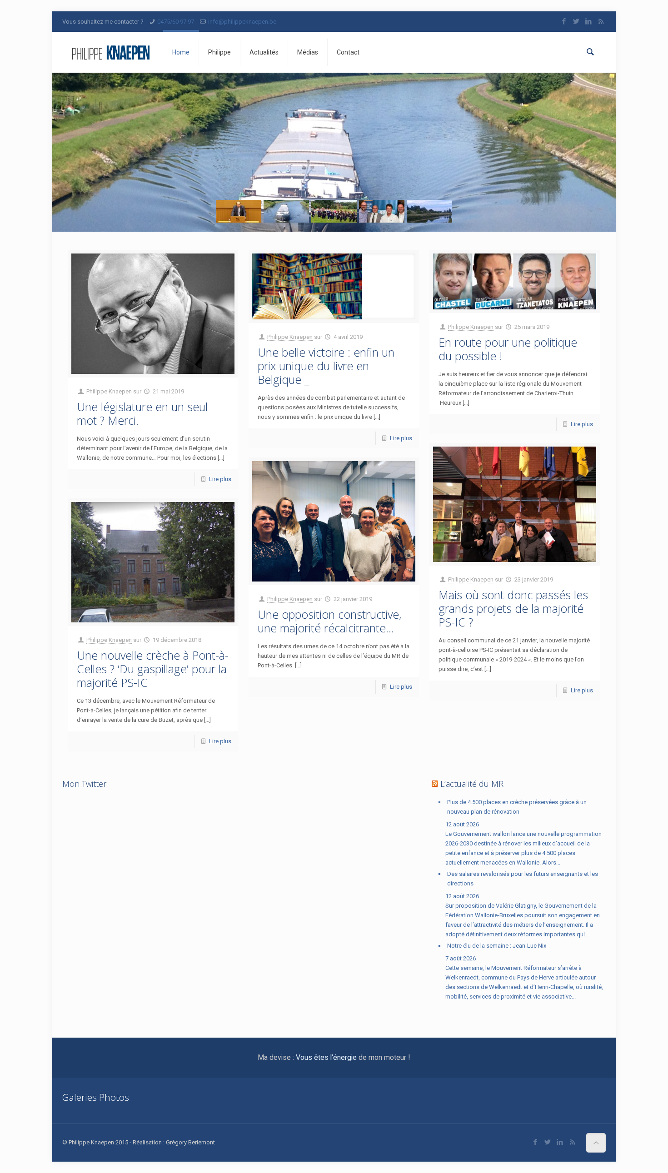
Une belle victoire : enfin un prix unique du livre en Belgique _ (326, 365)
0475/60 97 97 (175, 21)
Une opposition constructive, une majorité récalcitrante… (329, 621)
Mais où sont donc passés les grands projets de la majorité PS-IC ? (513, 608)
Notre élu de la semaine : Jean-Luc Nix (496, 945)
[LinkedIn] (588, 21)
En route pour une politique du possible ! (508, 348)
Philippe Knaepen (109, 391)
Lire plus (220, 479)
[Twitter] (576, 21)
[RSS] (601, 21)
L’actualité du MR (471, 783)
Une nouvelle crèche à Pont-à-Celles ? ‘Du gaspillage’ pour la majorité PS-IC (153, 668)
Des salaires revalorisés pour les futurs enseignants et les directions (522, 878)
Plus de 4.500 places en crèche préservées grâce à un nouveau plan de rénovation (517, 807)
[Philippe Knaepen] (110, 52)
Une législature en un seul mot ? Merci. (142, 413)
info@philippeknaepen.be (242, 21)
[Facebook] (564, 21)
